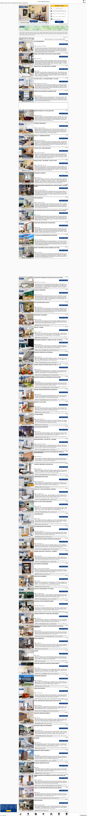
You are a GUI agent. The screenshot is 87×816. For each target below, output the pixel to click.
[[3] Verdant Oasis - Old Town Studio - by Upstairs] (26, 71)
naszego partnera (47, 325)
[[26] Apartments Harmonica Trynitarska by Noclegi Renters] (26, 382)
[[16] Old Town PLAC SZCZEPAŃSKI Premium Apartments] (26, 240)
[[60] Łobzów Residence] (26, 805)
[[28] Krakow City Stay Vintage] (26, 407)
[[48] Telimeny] (26, 656)
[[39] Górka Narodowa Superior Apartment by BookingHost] (26, 544)
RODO (6, 809)
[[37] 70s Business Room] (26, 519)
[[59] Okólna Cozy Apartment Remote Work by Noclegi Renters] (26, 793)
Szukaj (59, 21)
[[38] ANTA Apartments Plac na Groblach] (26, 531)
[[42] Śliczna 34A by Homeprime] (26, 581)
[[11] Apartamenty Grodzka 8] (26, 178)
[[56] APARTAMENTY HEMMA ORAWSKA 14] (26, 755)
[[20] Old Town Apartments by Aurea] (26, 307)
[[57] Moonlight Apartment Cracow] (26, 768)
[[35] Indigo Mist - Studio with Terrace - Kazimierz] (26, 494)
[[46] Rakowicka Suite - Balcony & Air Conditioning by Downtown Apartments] (26, 631)
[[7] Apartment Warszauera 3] (26, 128)
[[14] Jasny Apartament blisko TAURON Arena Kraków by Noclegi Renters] (26, 215)
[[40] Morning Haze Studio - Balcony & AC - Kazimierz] (26, 556)
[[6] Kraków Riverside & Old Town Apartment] (26, 116)
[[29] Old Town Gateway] (26, 419)
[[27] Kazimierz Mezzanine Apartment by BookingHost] (26, 395)
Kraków (20, 42)
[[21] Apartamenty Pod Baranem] (26, 320)
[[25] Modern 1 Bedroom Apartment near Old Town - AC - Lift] (26, 370)
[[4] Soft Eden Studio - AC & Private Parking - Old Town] (26, 84)
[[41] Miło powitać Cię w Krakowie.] (26, 569)
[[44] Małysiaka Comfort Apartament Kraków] (26, 606)
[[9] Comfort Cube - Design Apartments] (26, 153)
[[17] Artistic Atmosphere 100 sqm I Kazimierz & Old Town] (26, 253)
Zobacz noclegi (63, 44)
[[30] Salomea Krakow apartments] (26, 432)
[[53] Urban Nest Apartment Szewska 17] (26, 718)
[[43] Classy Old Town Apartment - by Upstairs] (26, 594)
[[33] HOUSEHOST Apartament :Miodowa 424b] (26, 469)
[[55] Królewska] (26, 743)
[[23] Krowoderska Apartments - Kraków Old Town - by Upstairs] (26, 345)
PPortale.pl (4, 815)
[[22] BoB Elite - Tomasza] (26, 332)
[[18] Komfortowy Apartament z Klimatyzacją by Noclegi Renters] (26, 283)
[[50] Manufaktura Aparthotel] (26, 681)
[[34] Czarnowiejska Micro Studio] (26, 482)
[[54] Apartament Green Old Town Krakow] (26, 731)
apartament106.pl (43, 1)
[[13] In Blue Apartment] (26, 203)
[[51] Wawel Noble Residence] (26, 693)
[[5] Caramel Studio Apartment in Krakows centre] (26, 96)
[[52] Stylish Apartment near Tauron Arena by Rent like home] (26, 706)
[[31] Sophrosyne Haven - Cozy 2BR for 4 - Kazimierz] (26, 444)
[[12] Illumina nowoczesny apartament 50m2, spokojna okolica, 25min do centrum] (26, 190)
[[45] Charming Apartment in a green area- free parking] (26, 619)
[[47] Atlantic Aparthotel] (26, 643)
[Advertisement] (43, 267)
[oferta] (22, 51)
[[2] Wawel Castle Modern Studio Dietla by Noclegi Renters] (26, 59)
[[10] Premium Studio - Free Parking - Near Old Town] (26, 165)
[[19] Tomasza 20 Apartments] (26, 295)
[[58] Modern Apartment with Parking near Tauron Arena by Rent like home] (26, 780)
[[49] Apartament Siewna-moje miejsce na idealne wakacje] (26, 668)
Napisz (86, 815)
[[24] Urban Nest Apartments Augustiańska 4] (26, 357)
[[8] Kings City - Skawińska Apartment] (26, 141)
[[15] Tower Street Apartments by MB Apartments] (26, 228)
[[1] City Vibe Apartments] (26, 46)
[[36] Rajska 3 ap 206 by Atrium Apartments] (26, 507)
